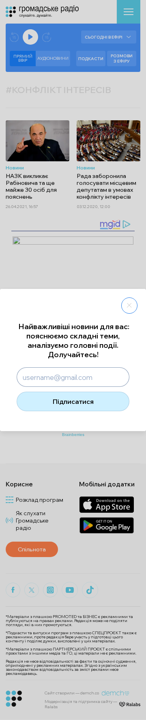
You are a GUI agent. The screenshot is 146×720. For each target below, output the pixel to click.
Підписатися (73, 401)
